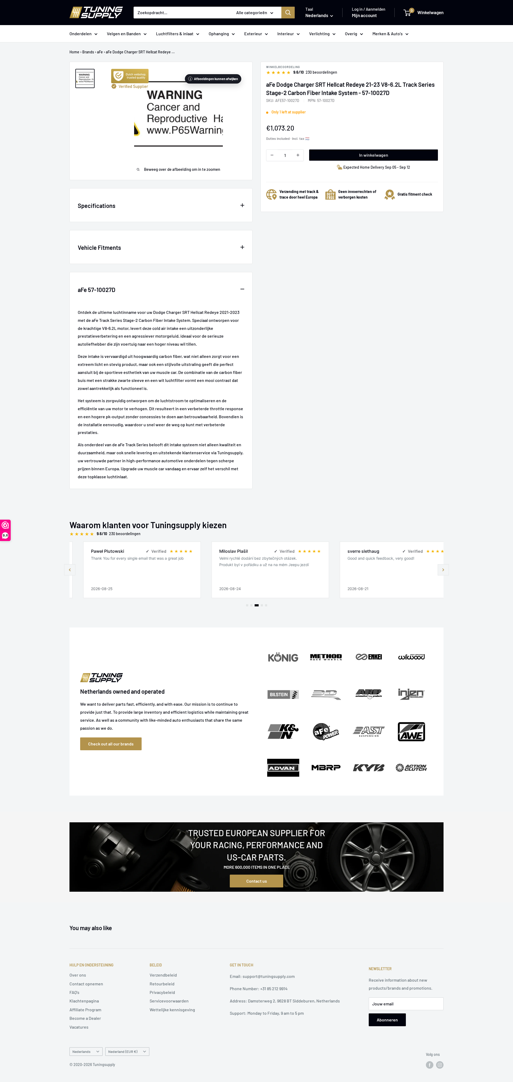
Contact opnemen (86, 983)
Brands (88, 52)
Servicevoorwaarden (169, 1000)
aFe (100, 52)
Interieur (285, 33)
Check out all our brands (111, 743)
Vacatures (78, 1026)
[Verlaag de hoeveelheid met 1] (272, 155)
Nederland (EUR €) (122, 1051)
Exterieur (253, 33)
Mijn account (364, 15)
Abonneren (387, 1019)
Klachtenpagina (84, 1000)
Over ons (77, 974)
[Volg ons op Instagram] (440, 1064)
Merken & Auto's (387, 33)
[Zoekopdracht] (288, 12)
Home (74, 52)
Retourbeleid (162, 983)
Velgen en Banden (124, 33)
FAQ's (74, 992)
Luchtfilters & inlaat (174, 33)
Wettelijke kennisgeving (172, 1009)
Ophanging (219, 33)
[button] (443, 570)
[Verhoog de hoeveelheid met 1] (298, 155)
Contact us (256, 880)
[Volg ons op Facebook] (429, 1064)
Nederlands (81, 1051)
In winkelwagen (373, 154)
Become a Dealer (85, 1018)
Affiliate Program (85, 1009)
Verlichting (319, 33)
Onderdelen (80, 33)
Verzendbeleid (163, 974)
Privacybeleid (162, 992)
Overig (351, 33)
